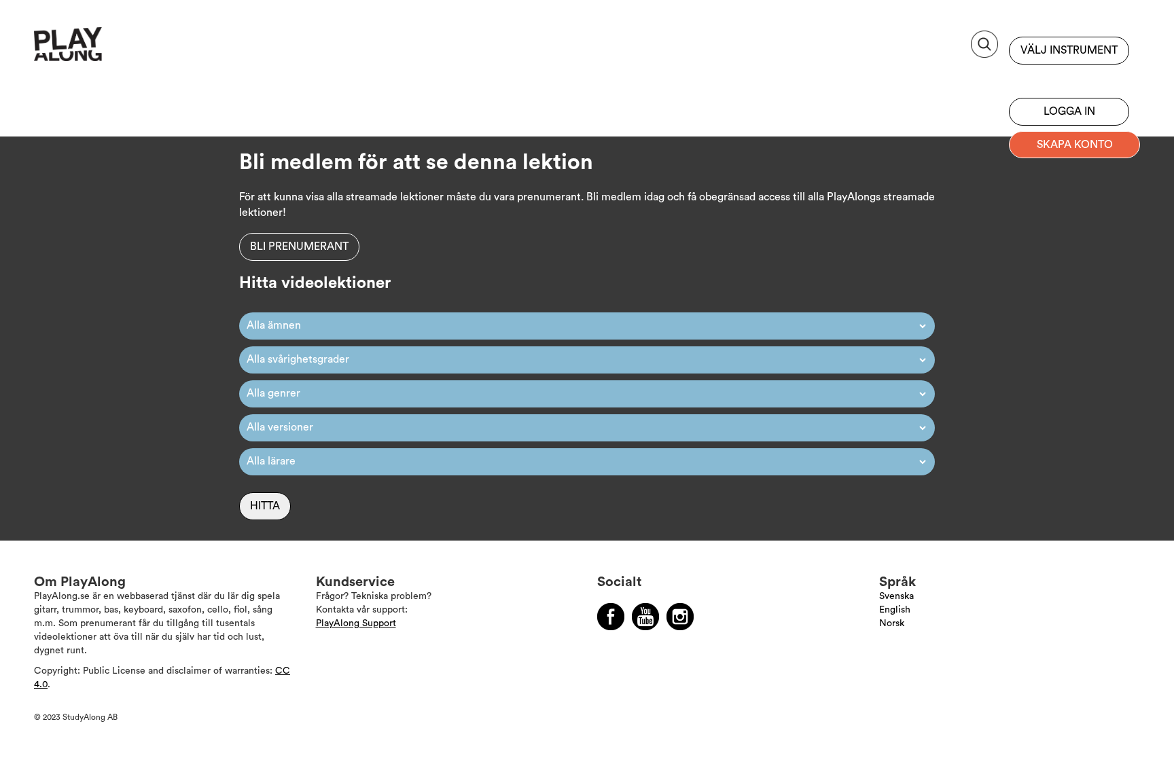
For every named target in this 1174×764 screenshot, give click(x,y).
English (894, 610)
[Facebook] (610, 616)
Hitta (265, 506)
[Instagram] (680, 616)
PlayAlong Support (356, 623)
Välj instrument (1069, 50)
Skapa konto (1075, 144)
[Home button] (98, 49)
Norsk (891, 623)
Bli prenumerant (1069, 78)
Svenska (896, 596)
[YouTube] (645, 616)
